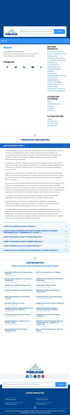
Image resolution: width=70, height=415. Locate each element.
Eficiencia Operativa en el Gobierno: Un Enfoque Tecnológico (56, 60)
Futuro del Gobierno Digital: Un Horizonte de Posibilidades (56, 54)
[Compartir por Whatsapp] (41, 67)
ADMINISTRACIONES (54, 104)
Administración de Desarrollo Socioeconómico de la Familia (47, 309)
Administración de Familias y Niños (17, 315)
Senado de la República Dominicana (17, 285)
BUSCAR (59, 31)
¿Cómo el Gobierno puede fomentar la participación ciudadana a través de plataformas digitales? (56, 86)
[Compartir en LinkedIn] (24, 67)
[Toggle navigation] (66, 41)
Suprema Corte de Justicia (14, 303)
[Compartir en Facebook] (7, 67)
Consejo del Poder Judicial (46, 285)
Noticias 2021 (52, 126)
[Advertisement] (35, 13)
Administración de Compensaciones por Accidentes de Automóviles (19, 309)
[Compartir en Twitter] (15, 67)
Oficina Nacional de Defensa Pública (49, 297)
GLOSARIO (50, 108)
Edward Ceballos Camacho (14, 403)
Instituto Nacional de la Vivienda (48, 272)
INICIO (4, 41)
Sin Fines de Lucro (42, 398)
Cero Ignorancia (10, 398)
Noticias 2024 (52, 121)
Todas (49, 102)
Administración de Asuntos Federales (50, 303)
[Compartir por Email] (32, 67)
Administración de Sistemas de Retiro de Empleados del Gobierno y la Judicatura (49, 322)
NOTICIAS (50, 110)
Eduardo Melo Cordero (44, 403)
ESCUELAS (51, 106)
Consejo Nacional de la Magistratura (19, 290)
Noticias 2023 (52, 123)
